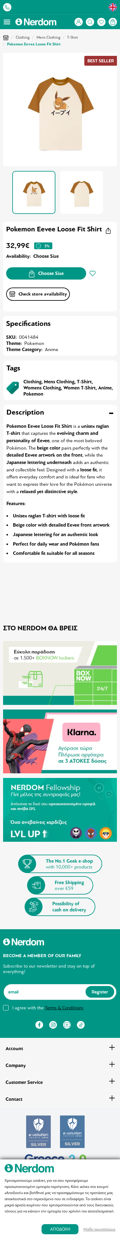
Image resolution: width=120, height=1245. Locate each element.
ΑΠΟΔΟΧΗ (60, 1229)
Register (100, 992)
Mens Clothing (48, 37)
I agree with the (47, 1007)
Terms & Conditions (64, 1007)
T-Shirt (72, 37)
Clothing (23, 37)
